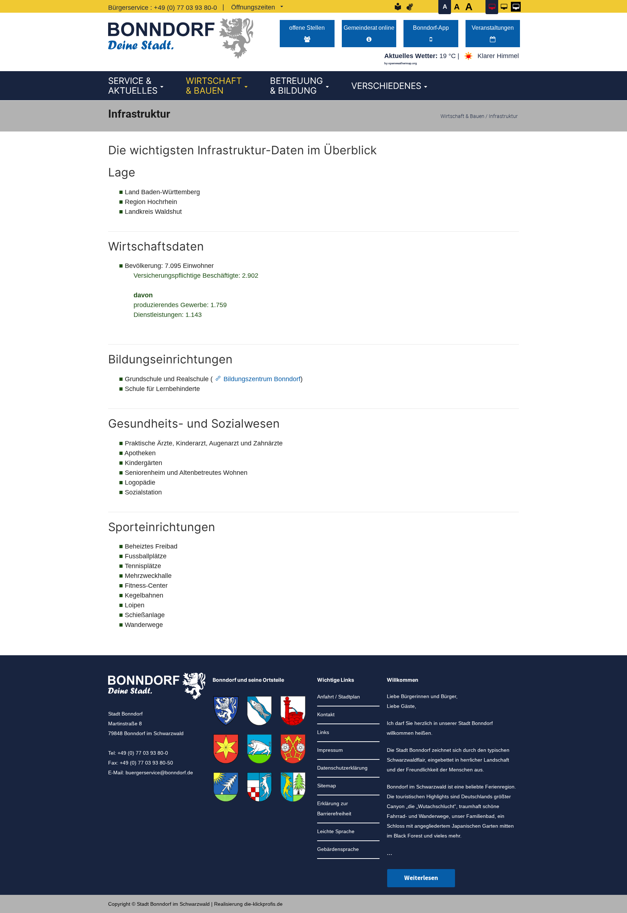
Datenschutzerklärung (342, 768)
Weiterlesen (421, 878)
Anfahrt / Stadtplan (338, 697)
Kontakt (326, 714)
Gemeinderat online (369, 27)
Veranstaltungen (493, 27)
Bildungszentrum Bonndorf (262, 379)
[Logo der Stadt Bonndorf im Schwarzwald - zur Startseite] (180, 36)
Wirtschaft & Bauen (462, 116)
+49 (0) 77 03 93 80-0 (185, 7)
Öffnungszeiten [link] (253, 7)
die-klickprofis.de (263, 904)
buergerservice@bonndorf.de (159, 772)
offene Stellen (307, 27)
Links (323, 732)
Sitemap (326, 785)
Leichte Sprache (336, 831)
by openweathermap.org (400, 63)
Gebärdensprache (338, 849)
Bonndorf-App (431, 27)
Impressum (330, 750)
